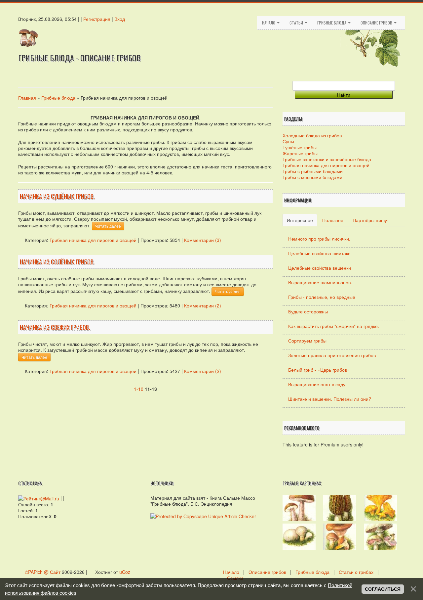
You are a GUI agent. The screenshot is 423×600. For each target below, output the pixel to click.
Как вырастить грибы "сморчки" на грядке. (333, 326)
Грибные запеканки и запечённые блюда (327, 159)
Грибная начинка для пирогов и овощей (93, 240)
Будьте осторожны (308, 311)
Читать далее (108, 226)
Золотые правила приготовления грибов (332, 355)
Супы (288, 141)
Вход (119, 19)
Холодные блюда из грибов (312, 135)
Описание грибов (377, 22)
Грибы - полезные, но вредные (321, 297)
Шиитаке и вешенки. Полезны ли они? (329, 398)
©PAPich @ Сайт (43, 572)
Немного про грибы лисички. (319, 238)
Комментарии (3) (202, 240)
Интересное (300, 220)
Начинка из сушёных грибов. (57, 196)
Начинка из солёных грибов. (57, 261)
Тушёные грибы (300, 147)
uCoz (124, 572)
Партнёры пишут (371, 220)
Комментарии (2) (202, 305)
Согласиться (383, 589)
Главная (27, 97)
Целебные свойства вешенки (319, 267)
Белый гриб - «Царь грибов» (319, 369)
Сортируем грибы (307, 340)
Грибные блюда (332, 22)
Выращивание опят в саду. (317, 384)
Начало (269, 22)
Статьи (296, 22)
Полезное (332, 220)
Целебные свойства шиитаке (319, 253)
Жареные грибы (300, 153)
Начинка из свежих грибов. (55, 327)
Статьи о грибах (356, 572)
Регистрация (96, 19)
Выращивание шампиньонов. (320, 282)
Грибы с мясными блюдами (312, 177)
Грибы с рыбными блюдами (313, 171)
